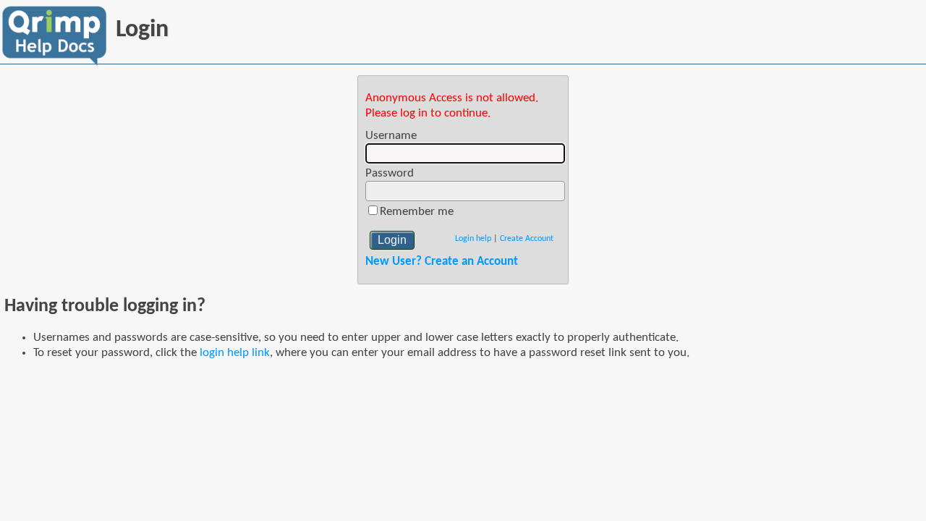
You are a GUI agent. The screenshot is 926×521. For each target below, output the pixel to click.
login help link (235, 353)
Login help (473, 238)
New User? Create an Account (441, 261)
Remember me (417, 212)
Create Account (526, 238)
